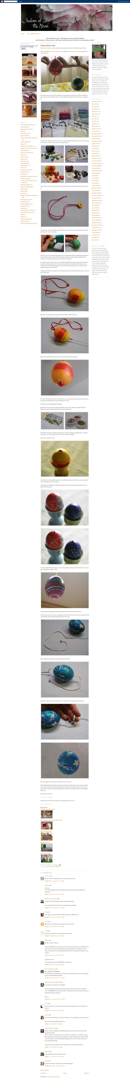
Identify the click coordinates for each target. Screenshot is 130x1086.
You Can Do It (24, 221)
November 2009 (96, 166)
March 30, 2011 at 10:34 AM (55, 1066)
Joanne (46, 1015)
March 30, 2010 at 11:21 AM (55, 978)
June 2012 (94, 104)
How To (23, 168)
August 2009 (95, 173)
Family (22, 144)
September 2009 (96, 171)
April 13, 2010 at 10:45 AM (54, 1056)
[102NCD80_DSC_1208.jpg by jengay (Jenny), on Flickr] (47, 862)
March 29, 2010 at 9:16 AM (54, 881)
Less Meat (23, 174)
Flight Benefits (24, 150)
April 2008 (95, 213)
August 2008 (95, 203)
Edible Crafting (25, 142)
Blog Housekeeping (26, 129)
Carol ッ (47, 876)
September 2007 (96, 230)
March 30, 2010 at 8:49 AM (54, 964)
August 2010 (95, 143)
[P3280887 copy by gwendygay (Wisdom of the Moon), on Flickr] (65, 778)
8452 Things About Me (27, 125)
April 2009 (95, 183)
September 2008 (96, 200)
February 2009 (95, 188)
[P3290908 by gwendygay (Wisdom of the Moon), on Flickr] (65, 476)
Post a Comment (45, 1070)
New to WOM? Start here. (33, 34)
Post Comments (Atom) (53, 1077)
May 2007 (94, 240)
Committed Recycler (50, 1028)
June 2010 (94, 148)
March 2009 (95, 185)
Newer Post (43, 1073)
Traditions (23, 208)
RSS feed (72, 800)
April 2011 (95, 124)
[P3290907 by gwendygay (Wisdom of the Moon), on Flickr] (65, 564)
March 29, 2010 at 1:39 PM (54, 926)
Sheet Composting (25, 199)
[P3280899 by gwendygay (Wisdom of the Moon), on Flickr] (47, 840)
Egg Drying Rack (45, 842)
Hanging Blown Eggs (48, 45)
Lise (46, 931)
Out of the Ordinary (26, 185)
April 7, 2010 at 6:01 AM (53, 1047)
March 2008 (95, 215)
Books (22, 131)
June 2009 (94, 178)
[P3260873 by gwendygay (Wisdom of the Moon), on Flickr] (65, 655)
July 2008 (94, 205)
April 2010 (95, 153)
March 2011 (95, 126)
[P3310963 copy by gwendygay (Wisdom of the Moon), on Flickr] (47, 829)
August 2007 (95, 232)
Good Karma (24, 161)
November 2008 (96, 195)
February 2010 (95, 158)
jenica (46, 1003)
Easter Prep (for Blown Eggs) (48, 809)
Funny (22, 154)
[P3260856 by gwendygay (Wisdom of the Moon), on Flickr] (65, 353)
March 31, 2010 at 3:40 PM (54, 1010)
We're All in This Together (27, 210)
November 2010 (96, 136)
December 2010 (96, 133)
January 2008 (95, 220)
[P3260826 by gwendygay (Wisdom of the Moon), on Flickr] (76, 162)
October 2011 (95, 111)
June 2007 (94, 237)
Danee (46, 1061)
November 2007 (96, 225)
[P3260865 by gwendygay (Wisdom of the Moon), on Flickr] (76, 252)
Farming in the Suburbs (27, 146)
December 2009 (96, 163)
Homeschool (24, 165)
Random (23, 191)
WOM (22, 214)
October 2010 (95, 138)
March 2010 (95, 156)
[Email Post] (59, 865)
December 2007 (96, 222)
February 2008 (95, 218)
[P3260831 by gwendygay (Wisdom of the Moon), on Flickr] (65, 137)
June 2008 (94, 208)
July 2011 (94, 116)
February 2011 (95, 129)
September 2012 (96, 101)
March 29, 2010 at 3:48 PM (54, 936)
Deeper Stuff (24, 135)
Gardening (23, 157)
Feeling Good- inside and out (28, 148)
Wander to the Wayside (51, 899)
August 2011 (95, 114)
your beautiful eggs (48, 48)
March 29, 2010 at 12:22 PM (55, 917)
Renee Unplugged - (50, 969)
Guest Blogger (24, 163)
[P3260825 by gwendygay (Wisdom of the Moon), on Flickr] (52, 183)
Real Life (23, 193)
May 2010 (94, 151)
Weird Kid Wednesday (26, 212)
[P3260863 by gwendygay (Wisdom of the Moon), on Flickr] (65, 226)
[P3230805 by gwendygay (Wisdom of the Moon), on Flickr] (76, 429)
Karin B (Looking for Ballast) (52, 982)
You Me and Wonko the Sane (28, 223)
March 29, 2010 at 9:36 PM (54, 955)
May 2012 (94, 106)
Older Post (86, 1073)
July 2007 (94, 235)
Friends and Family (25, 152)
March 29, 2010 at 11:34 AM (55, 908)
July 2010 (94, 146)
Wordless (23, 217)
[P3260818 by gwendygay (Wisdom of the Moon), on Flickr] (47, 851)
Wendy (46, 940)
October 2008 (95, 198)
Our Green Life (24, 178)
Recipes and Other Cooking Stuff (29, 195)
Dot (46, 912)
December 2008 (96, 193)
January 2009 (95, 190)
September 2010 (96, 141)
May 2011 (94, 121)
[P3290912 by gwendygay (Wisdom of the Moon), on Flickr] (65, 92)
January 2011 (95, 131)
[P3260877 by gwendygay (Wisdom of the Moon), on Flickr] (65, 739)
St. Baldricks (24, 201)
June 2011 (94, 119)
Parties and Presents (26, 187)
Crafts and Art (24, 133)
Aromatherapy (24, 127)
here (107, 90)
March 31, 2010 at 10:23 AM (55, 999)
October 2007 (95, 227)
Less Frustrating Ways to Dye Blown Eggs (51, 820)
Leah (46, 921)
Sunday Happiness (25, 204)
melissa (47, 885)
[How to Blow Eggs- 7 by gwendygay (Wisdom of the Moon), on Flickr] (47, 818)
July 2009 (94, 175)
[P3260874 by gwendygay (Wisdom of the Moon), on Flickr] (65, 697)
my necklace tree (73, 51)
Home (22, 34)
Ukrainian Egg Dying (46, 831)
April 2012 (95, 109)
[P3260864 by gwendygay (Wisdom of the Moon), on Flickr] (52, 252)
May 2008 (94, 210)
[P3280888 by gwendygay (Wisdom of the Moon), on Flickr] (65, 395)
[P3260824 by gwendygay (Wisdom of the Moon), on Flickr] (52, 162)
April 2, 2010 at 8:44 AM (53, 1024)
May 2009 (94, 180)
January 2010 (95, 161)
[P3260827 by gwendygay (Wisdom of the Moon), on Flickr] (76, 183)
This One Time (24, 206)
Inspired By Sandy (25, 170)
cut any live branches (55, 51)
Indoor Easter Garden (46, 853)
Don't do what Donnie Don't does (29, 138)
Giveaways (23, 159)
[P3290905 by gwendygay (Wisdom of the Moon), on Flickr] (65, 525)
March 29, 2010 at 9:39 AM (54, 894)
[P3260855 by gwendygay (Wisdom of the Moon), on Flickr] (65, 311)
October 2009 (95, 168)
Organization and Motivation (28, 176)
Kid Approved (24, 172)
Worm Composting (25, 219)
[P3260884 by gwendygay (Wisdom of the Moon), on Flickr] (65, 608)
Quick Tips (23, 189)
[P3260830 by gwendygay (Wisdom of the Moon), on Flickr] (52, 429)
